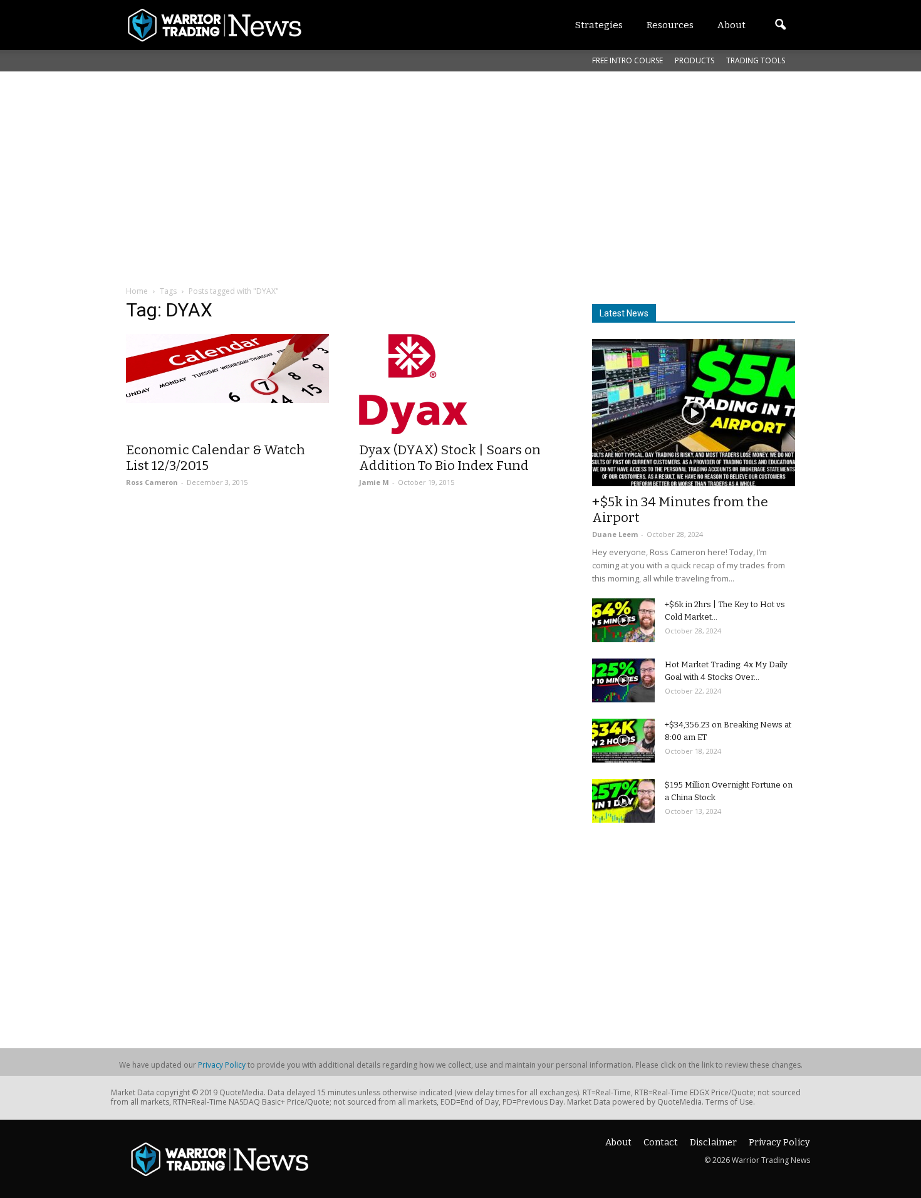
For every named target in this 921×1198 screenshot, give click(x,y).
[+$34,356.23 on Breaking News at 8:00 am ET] (623, 741)
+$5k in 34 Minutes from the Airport (680, 510)
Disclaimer (713, 1142)
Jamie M (374, 482)
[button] (780, 25)
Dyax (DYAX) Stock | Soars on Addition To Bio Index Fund (450, 458)
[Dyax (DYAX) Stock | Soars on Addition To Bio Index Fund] (460, 384)
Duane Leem (615, 534)
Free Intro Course (627, 60)
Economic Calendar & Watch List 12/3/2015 (215, 458)
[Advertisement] (460, 165)
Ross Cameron (152, 482)
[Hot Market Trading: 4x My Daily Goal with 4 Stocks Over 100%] (623, 680)
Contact (660, 1142)
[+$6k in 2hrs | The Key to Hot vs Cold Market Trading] (623, 620)
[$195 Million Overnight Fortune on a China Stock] (623, 801)
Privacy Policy (222, 1065)
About (618, 1142)
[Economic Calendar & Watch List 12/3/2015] (227, 368)
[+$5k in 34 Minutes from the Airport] (693, 412)
